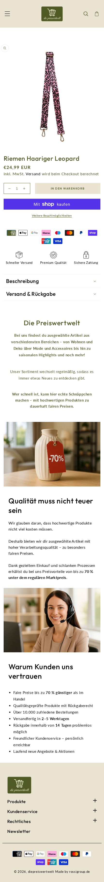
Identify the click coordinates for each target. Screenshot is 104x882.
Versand (33, 173)
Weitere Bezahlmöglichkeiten (52, 215)
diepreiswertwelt (41, 872)
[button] (7, 13)
